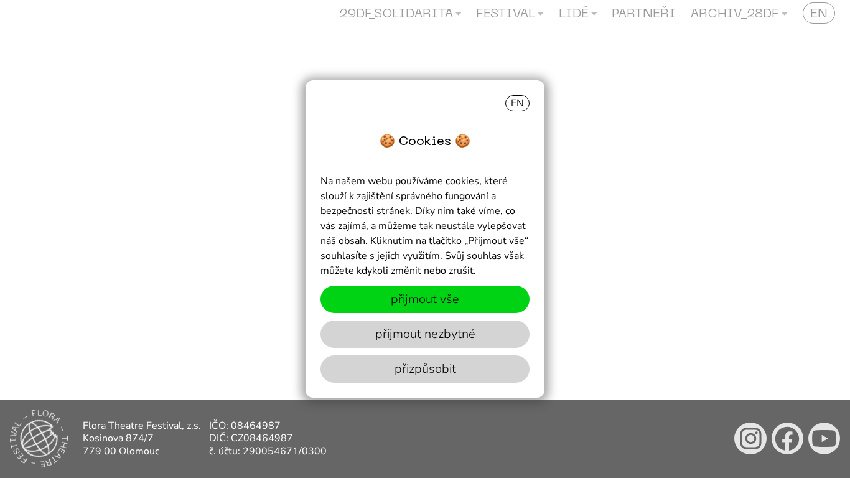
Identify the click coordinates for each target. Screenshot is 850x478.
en (517, 103)
